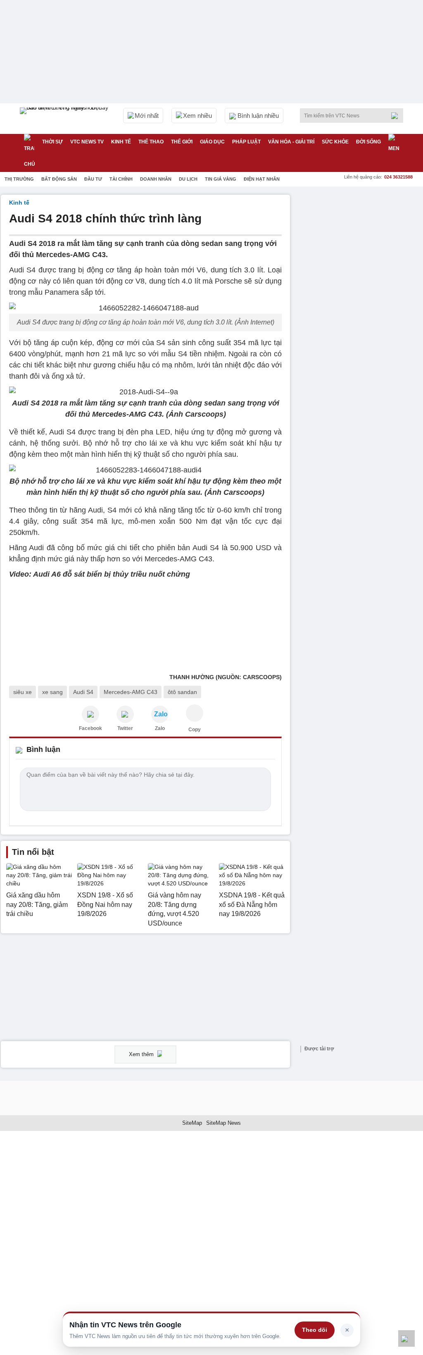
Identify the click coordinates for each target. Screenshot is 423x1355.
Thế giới (181, 142)
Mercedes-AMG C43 (130, 692)
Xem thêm (142, 1054)
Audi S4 (83, 692)
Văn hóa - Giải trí (291, 142)
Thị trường (19, 179)
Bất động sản (59, 179)
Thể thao (151, 142)
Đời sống (368, 142)
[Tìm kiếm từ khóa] (397, 116)
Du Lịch (188, 179)
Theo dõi (314, 1329)
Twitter (125, 728)
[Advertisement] (360, 246)
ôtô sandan (182, 692)
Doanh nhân (155, 179)
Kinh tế (121, 142)
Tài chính (121, 179)
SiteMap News (223, 1123)
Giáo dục (212, 142)
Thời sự (52, 142)
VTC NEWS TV (87, 142)
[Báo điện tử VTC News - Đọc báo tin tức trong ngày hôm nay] (65, 118)
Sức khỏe (335, 142)
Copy (194, 729)
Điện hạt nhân (262, 179)
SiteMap (192, 1123)
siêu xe (22, 692)
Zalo (160, 728)
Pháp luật (246, 142)
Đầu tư (93, 179)
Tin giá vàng (220, 179)
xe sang (52, 692)
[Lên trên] (406, 1338)
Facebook (90, 728)
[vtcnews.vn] (90, 714)
